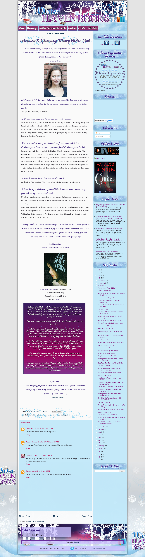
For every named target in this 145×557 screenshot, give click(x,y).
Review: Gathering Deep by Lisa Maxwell (111, 409)
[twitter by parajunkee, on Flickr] (106, 45)
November (101, 283)
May (100, 437)
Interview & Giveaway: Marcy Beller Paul (111, 342)
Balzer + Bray (32, 415)
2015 (99, 278)
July (99, 432)
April (100, 440)
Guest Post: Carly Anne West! (107, 415)
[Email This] (53, 412)
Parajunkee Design (97, 548)
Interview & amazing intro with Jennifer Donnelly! (110, 317)
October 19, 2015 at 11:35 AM (48, 442)
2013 (99, 454)
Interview (52, 415)
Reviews (72, 28)
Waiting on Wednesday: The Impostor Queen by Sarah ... (110, 332)
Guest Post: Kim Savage (105, 328)
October (101, 286)
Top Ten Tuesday (103, 309)
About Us (92, 28)
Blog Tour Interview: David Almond (109, 356)
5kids (28, 471)
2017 (99, 273)
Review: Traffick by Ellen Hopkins (108, 351)
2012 (99, 457)
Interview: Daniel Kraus (105, 348)
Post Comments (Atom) (36, 521)
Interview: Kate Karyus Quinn (107, 298)
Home (22, 28)
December (101, 280)
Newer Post (24, 516)
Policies (81, 28)
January (101, 448)
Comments (100, 136)
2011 (99, 460)
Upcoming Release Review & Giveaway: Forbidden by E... (110, 312)
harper (46, 415)
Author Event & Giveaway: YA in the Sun (109, 228)
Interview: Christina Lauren (106, 353)
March (100, 443)
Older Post (87, 516)
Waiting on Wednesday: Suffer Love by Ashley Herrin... (110, 359)
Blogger (76, 542)
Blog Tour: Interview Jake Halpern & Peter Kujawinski (111, 418)
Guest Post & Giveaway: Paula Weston (110, 387)
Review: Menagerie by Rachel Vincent (109, 373)
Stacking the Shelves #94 (106, 412)
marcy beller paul (62, 415)
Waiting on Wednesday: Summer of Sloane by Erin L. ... (109, 394)
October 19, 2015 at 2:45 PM (42, 455)
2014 (99, 452)
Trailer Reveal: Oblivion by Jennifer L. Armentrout (109, 301)
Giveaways (32, 28)
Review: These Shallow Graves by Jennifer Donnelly (111, 406)
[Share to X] (57, 412)
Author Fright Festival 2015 (106, 288)
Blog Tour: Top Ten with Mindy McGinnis (111, 363)
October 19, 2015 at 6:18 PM (40, 471)
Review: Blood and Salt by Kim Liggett (110, 320)
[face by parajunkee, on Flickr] (112, 45)
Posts (99, 133)
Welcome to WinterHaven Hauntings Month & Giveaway (109, 422)
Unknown (29, 428)
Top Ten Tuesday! (104, 366)
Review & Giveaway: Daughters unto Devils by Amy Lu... (109, 369)
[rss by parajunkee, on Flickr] (101, 45)
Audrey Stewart (31, 442)
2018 (99, 270)
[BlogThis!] (55, 412)
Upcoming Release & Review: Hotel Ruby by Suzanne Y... (111, 383)
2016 (99, 275)
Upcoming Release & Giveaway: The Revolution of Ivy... (109, 390)
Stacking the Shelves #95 (106, 375)
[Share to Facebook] (59, 412)
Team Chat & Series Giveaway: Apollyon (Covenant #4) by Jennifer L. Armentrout (109, 217)
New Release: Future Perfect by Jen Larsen (109, 379)
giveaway (40, 415)
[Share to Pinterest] (61, 412)
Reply (28, 435)
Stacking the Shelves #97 (106, 291)
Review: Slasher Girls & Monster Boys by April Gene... (111, 305)
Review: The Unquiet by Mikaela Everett (110, 323)
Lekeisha (29, 455)
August (100, 429)
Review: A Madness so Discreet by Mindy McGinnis (111, 336)
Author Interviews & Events (52, 28)
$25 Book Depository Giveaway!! (107, 251)
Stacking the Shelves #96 (106, 345)
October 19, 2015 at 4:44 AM (43, 428)
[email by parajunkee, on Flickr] (117, 45)
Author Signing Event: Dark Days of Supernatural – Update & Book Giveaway (109, 240)
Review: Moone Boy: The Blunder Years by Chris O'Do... (111, 294)
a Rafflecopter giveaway (55, 397)
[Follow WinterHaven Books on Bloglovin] (103, 122)
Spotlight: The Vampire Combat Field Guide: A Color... (109, 399)
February (101, 445)
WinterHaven (33, 411)
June (100, 435)
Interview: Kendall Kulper (106, 326)
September (102, 427)
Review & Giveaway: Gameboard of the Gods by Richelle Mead (110, 205)
